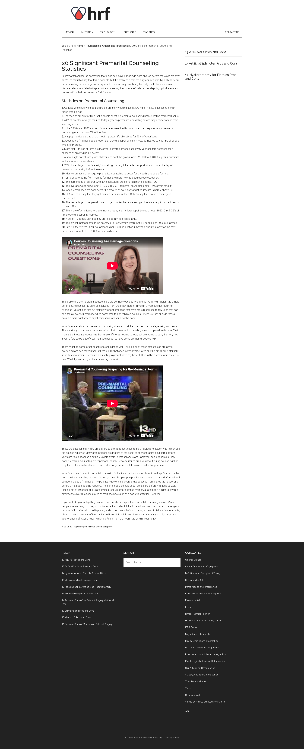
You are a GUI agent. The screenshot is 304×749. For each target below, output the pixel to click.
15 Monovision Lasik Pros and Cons (80, 580)
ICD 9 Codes (191, 627)
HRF (92, 13)
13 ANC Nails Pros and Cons (205, 52)
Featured (189, 607)
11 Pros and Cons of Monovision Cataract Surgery (87, 624)
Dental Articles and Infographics (201, 587)
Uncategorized (192, 695)
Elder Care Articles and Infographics (203, 593)
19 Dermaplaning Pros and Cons (78, 611)
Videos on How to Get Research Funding (205, 701)
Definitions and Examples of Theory (203, 573)
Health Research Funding (197, 614)
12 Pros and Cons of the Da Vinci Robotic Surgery (86, 587)
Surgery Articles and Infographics (201, 674)
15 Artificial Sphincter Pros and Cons (211, 63)
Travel (188, 688)
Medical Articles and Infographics (201, 641)
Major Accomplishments (197, 634)
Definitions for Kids (194, 580)
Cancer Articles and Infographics (201, 566)
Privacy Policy (172, 737)
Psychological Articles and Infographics (93, 526)
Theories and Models (195, 681)
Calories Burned (193, 560)
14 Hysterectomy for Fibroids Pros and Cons (84, 573)
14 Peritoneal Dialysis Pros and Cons (80, 593)
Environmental (192, 600)
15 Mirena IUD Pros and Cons (76, 617)
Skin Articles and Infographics (200, 668)
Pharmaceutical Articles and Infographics (206, 654)
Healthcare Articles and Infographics (203, 620)
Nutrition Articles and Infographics (202, 647)
